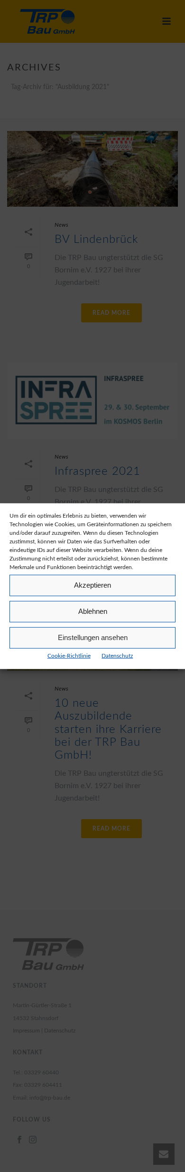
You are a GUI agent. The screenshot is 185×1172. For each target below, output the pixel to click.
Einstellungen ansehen (93, 637)
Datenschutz (117, 655)
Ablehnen (92, 611)
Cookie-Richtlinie (69, 655)
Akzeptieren (92, 585)
